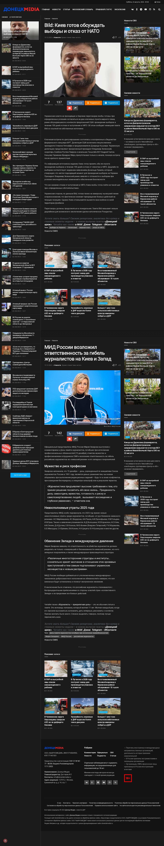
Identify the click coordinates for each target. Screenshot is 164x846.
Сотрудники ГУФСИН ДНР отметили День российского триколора (24, 224)
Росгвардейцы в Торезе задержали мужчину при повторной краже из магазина (25, 404)
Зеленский (72, 227)
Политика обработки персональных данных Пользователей (137, 803)
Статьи (66, 9)
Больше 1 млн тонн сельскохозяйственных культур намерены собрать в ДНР (26, 141)
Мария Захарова (52, 636)
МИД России (66, 636)
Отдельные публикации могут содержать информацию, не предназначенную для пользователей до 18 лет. (100, 765)
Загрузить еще (20, 475)
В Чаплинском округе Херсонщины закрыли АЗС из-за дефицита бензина (25, 114)
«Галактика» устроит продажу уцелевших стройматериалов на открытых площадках (25, 279)
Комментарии (90, 753)
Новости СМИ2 (51, 231)
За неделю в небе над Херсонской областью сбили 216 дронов (24, 184)
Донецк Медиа (70, 810)
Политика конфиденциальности (101, 803)
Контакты (66, 803)
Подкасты (101, 756)
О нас (59, 803)
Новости (56, 9)
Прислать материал (80, 803)
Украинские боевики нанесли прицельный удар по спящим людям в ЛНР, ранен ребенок (25, 211)
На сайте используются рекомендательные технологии (140, 805)
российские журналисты (84, 636)
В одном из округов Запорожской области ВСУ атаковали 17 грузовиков (24, 265)
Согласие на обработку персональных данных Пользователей (70, 805)
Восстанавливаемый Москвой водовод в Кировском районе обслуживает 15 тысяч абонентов (108, 276)
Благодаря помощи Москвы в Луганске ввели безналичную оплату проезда (25, 251)
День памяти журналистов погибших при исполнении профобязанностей (79, 633)
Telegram (97, 224)
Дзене (86, 224)
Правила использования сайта (106, 805)
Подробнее (130, 152)
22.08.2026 (130, 50)
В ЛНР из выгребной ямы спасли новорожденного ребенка (23, 69)
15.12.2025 (48, 37)
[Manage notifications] (5, 841)
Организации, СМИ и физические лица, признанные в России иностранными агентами (140, 766)
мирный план (85, 227)
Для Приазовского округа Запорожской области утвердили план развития (23, 238)
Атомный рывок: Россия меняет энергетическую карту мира (25, 292)
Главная (46, 9)
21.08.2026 (49, 282)
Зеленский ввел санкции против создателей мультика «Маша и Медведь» (25, 154)
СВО (127, 59)
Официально (102, 753)
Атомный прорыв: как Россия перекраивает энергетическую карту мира (25, 306)
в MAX (78, 224)
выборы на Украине (57, 227)
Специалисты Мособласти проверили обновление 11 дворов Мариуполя (23, 335)
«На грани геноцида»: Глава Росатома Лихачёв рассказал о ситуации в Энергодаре (26, 197)
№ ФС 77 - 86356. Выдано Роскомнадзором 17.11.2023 (62, 763)
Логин (158, 2)
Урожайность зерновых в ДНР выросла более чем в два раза (82, 310)
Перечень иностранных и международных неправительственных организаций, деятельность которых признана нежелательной (142, 752)
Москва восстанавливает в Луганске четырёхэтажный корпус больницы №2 (24, 377)
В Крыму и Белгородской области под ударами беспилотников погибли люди (25, 434)
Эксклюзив (120, 9)
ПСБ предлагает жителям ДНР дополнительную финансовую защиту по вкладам (25, 391)
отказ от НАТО (98, 227)
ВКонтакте (110, 224)
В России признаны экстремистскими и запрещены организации (140, 760)
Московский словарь (83, 9)
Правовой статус (104, 9)
